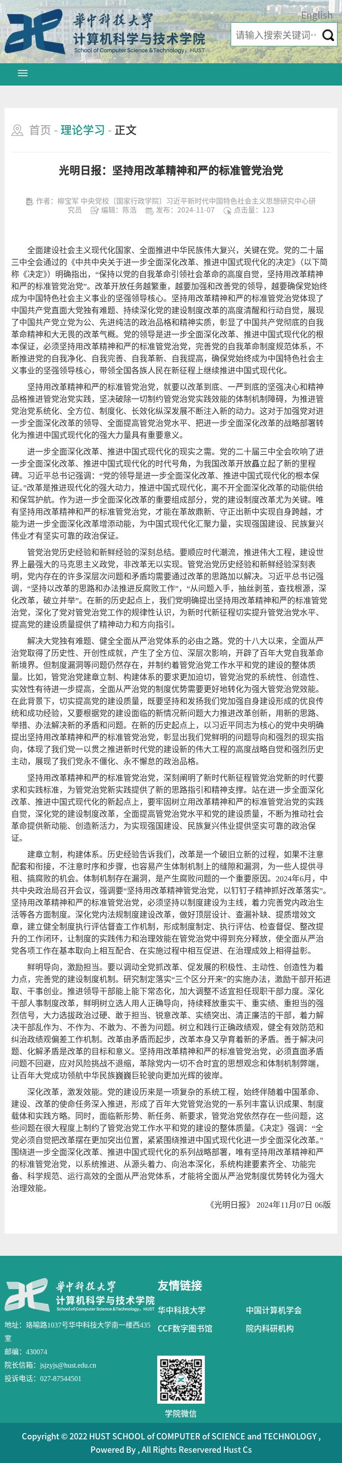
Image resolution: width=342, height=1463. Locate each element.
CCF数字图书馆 (185, 1328)
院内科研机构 (270, 1328)
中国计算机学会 (274, 1310)
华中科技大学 (182, 1310)
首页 (40, 129)
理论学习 (83, 129)
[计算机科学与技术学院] (104, 31)
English (317, 15)
